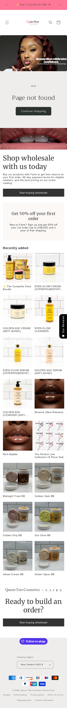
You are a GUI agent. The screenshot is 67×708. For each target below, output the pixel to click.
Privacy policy (37, 695)
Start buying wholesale (33, 192)
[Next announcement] (60, 5)
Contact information (44, 700)
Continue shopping (33, 111)
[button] (7, 22)
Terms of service (56, 695)
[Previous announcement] (7, 5)
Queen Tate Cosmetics (32, 690)
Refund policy (20, 695)
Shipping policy (24, 700)
